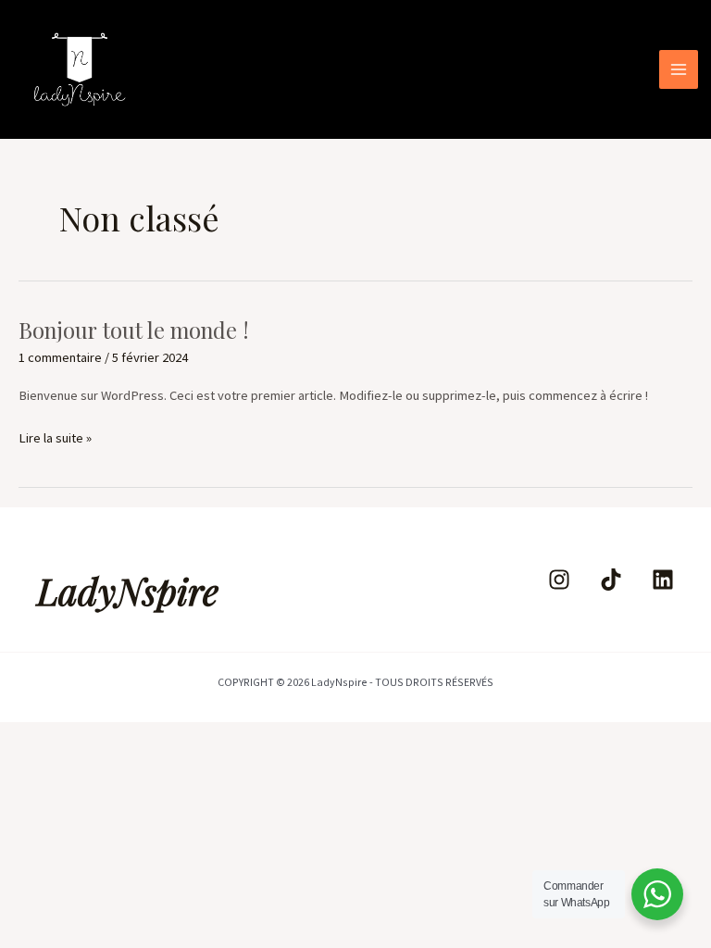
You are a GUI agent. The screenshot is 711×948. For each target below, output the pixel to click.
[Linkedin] (663, 579)
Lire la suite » (55, 436)
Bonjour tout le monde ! (134, 329)
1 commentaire (60, 357)
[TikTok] (611, 579)
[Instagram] (559, 579)
